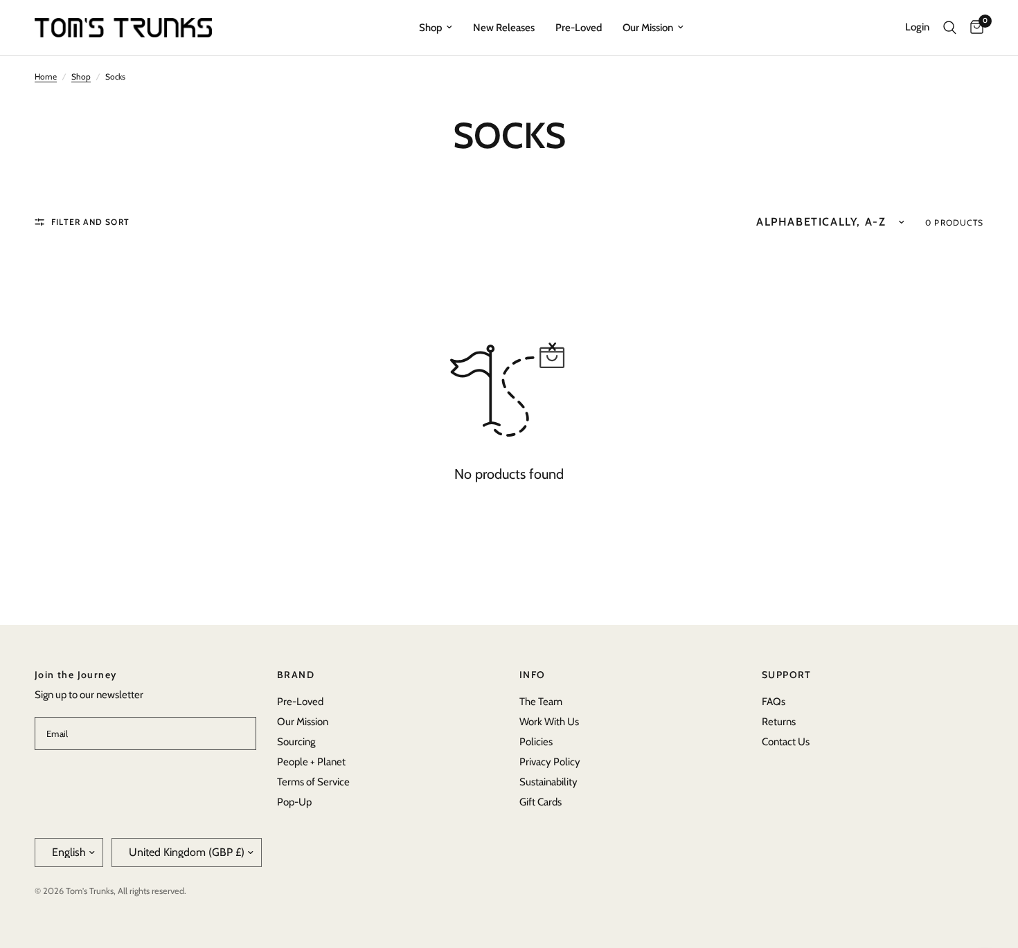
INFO (532, 675)
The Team (540, 701)
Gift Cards (540, 802)
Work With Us (549, 721)
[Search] (949, 27)
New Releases (504, 27)
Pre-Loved (578, 27)
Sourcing (296, 742)
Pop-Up (294, 802)
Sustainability (548, 782)
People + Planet (311, 762)
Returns (779, 721)
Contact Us (786, 742)
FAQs (773, 701)
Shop (430, 27)
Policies (536, 742)
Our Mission (648, 27)
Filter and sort (90, 222)
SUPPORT (787, 675)
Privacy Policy (549, 762)
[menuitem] (436, 27)
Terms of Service (313, 782)
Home (46, 76)
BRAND (295, 675)
